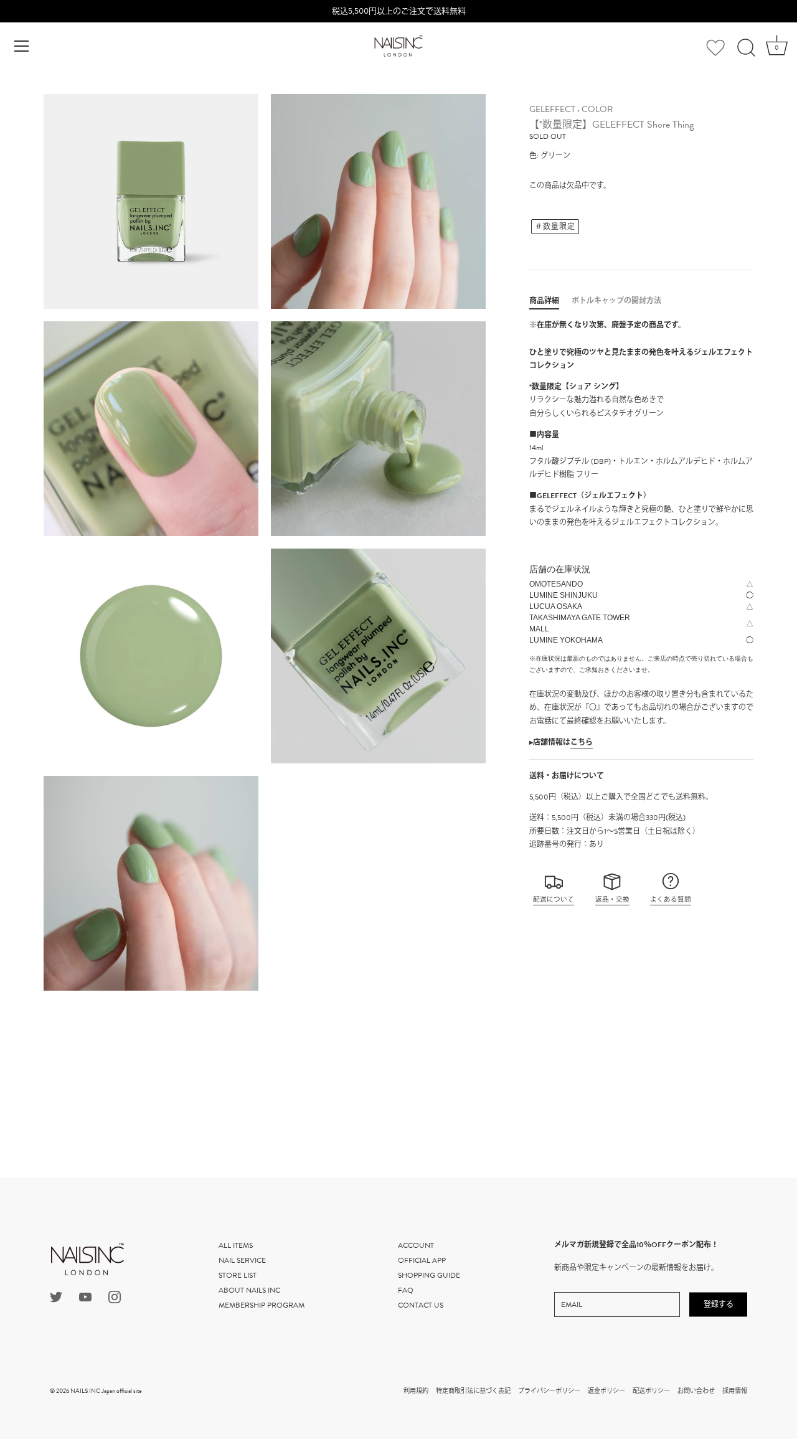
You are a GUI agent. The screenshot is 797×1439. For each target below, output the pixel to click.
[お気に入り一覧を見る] (715, 49)
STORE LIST (238, 1275)
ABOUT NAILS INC (249, 1290)
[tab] (550, 300)
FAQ (405, 1290)
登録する (718, 1304)
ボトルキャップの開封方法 (616, 300)
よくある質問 (670, 899)
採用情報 (734, 1390)
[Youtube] (85, 1295)
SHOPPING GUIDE (429, 1275)
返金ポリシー (606, 1390)
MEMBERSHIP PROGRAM (261, 1305)
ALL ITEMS (236, 1245)
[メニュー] (21, 46)
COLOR (597, 109)
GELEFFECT (552, 109)
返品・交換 (612, 899)
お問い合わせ (696, 1390)
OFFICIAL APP (422, 1260)
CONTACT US (420, 1305)
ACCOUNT (416, 1245)
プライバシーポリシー (549, 1390)
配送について (553, 899)
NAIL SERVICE (242, 1260)
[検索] (746, 48)
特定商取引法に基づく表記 (473, 1390)
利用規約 (415, 1390)
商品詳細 (544, 300)
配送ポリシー (651, 1390)
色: (534, 155)
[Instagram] (114, 1295)
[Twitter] (56, 1295)
